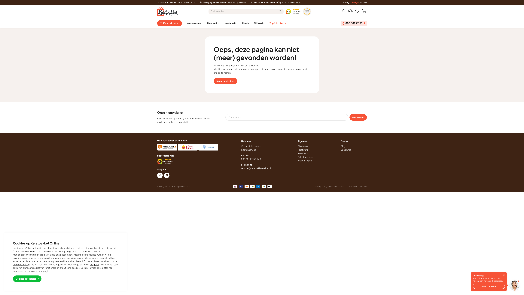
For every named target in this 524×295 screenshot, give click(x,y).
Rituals (245, 23)
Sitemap (363, 186)
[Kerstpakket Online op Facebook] (160, 175)
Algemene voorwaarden (334, 186)
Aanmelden (358, 117)
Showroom (303, 146)
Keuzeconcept (194, 23)
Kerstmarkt (230, 23)
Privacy (318, 186)
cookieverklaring (21, 264)
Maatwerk (303, 149)
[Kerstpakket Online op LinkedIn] (166, 175)
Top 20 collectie (278, 23)
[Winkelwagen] (364, 11)
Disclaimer (352, 186)
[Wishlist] (357, 11)
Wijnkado (259, 23)
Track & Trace (305, 160)
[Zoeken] (280, 11)
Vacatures (346, 149)
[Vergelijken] (350, 11)
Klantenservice (248, 149)
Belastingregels (305, 157)
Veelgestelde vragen (251, 146)
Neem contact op (225, 81)
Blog (343, 146)
